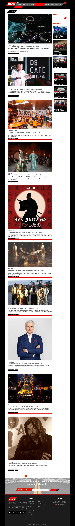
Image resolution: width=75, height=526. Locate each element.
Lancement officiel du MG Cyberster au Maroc (59, 83)
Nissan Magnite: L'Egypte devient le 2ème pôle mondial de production (60, 37)
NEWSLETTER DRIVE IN (24, 490)
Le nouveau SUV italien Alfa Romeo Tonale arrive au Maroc (60, 53)
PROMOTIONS (31, 4)
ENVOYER (53, 490)
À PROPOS (41, 501)
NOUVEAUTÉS (25, 4)
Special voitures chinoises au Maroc (31, 506)
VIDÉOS (56, 4)
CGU (40, 506)
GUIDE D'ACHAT (32, 518)
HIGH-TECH (47, 4)
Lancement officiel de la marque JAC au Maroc (59, 110)
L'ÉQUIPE (40, 503)
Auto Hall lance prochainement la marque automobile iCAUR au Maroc (60, 66)
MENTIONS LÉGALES (43, 505)
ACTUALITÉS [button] (19, 4)
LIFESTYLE (52, 4)
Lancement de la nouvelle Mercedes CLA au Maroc (59, 97)
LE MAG (61, 4)
